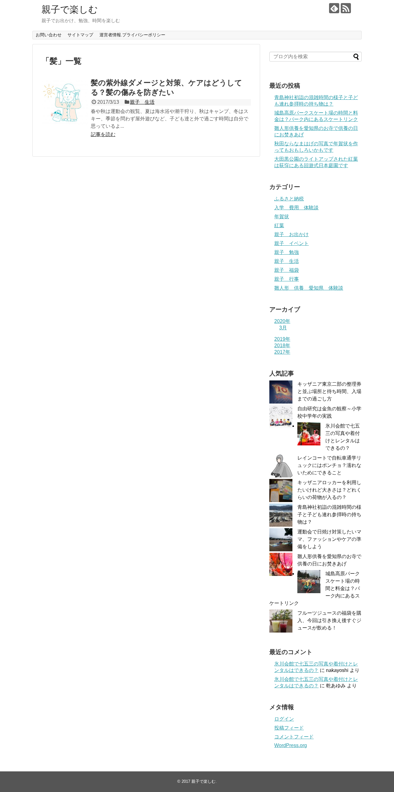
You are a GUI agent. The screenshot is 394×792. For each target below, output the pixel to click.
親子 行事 (286, 279)
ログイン (284, 719)
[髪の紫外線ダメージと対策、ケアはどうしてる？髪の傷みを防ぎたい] (65, 102)
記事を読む (103, 134)
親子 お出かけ (291, 234)
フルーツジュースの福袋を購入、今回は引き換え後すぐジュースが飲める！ (329, 620)
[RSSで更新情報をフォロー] (346, 8)
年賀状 (281, 216)
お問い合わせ (49, 34)
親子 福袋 (286, 270)
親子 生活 (142, 102)
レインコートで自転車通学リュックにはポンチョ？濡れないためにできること (329, 465)
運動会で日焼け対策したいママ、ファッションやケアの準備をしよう (329, 539)
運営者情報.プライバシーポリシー (132, 34)
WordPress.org (290, 745)
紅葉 (279, 225)
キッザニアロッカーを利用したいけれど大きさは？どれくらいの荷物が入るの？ (329, 490)
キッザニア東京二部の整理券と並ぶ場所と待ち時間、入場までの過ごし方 (329, 391)
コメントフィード (294, 736)
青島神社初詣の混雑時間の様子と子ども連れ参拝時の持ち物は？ (329, 515)
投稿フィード (289, 727)
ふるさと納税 (289, 198)
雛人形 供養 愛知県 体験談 (308, 288)
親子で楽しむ (70, 9)
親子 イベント (291, 243)
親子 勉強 (286, 252)
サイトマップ (80, 34)
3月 (283, 327)
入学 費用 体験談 (296, 207)
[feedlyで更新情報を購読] (334, 8)
